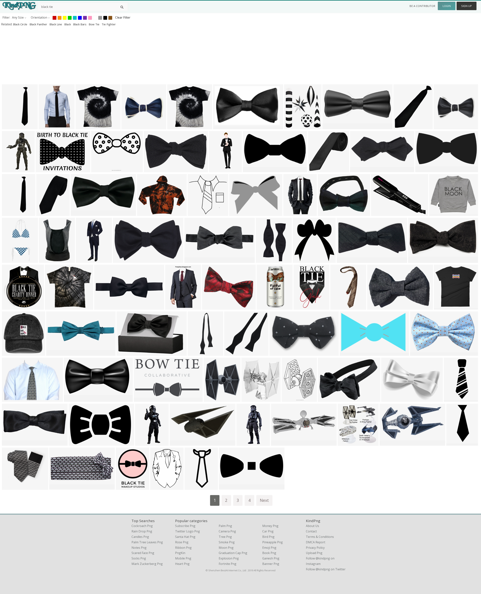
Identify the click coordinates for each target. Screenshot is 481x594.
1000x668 (418, 353)
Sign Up (466, 6)
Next (264, 500)
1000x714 (416, 260)
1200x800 (102, 307)
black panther (38, 24)
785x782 (82, 126)
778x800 (195, 213)
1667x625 (221, 126)
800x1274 (46, 126)
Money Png (270, 526)
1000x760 (325, 213)
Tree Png (225, 537)
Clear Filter (122, 17)
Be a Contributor (422, 6)
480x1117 (143, 443)
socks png (139, 558)
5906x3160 (423, 169)
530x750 (236, 213)
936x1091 (291, 213)
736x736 (345, 443)
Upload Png (314, 553)
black (68, 24)
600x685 (400, 126)
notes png (139, 548)
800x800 (9, 126)
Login (446, 6)
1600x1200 (217, 169)
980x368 (226, 487)
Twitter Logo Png (187, 531)
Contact (311, 531)
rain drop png (142, 531)
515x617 (211, 399)
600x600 (9, 169)
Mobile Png (183, 558)
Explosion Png (229, 558)
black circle (20, 24)
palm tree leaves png (147, 542)
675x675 (46, 260)
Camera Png (227, 531)
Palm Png (225, 526)
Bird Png (268, 537)
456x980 (191, 487)
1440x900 (279, 443)
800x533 (123, 353)
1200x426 (192, 260)
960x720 (436, 213)
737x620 (144, 213)
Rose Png (181, 542)
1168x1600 (339, 307)
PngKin (180, 553)
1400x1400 (173, 307)
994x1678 (301, 307)
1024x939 (210, 307)
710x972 (43, 213)
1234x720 (141, 399)
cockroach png (142, 526)
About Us (312, 526)
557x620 (248, 399)
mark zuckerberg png (147, 564)
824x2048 (244, 443)
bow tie (94, 24)
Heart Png (182, 564)
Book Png (269, 553)
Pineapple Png (272, 542)
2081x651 (54, 353)
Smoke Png (227, 542)
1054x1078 (10, 307)
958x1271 (158, 487)
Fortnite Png (227, 564)
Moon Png (226, 548)
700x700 (56, 487)
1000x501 (250, 169)
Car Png (268, 531)
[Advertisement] (112, 55)
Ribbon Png (183, 548)
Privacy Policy (315, 548)
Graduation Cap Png (233, 553)
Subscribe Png (185, 526)
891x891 (451, 399)
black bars (80, 24)
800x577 (9, 399)
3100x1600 (178, 443)
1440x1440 (264, 260)
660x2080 (195, 353)
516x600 (291, 126)
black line (56, 24)
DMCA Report (315, 542)
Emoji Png (269, 548)
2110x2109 (232, 353)
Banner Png (270, 564)
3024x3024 (375, 307)
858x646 (43, 169)
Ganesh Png (270, 558)
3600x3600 (348, 353)
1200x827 (326, 399)
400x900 (83, 260)
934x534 (300, 260)
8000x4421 (72, 399)
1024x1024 (345, 260)
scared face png (143, 553)
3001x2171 (389, 399)
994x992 (315, 169)
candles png (140, 537)
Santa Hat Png (185, 537)
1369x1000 (379, 213)
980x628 (75, 443)
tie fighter (109, 24)
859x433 (78, 213)
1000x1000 (175, 126)
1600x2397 (152, 169)
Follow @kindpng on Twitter (326, 569)
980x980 (128, 126)
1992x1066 (388, 443)
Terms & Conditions (320, 537)
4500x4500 (265, 307)
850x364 (329, 126)
